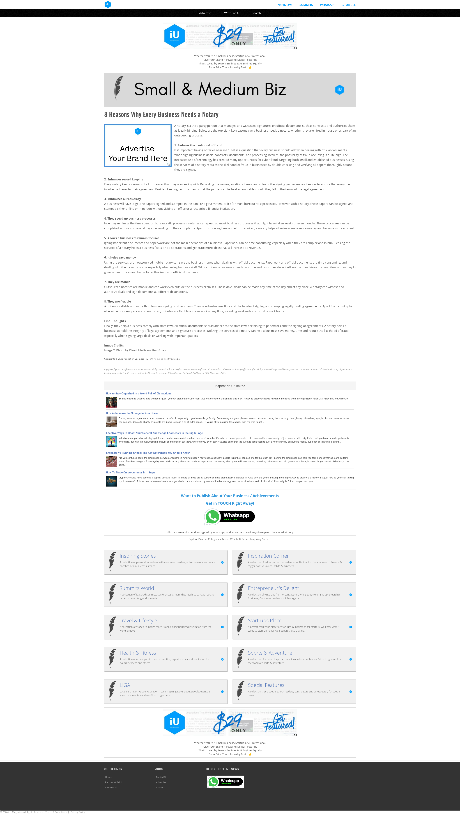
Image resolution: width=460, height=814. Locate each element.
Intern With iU (112, 787)
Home (108, 777)
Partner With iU (113, 782)
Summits (306, 5)
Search (256, 13)
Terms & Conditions (55, 812)
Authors (160, 787)
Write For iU (231, 13)
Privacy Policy (78, 812)
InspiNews (284, 5)
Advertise (205, 13)
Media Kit (161, 777)
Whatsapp (327, 5)
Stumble (349, 5)
